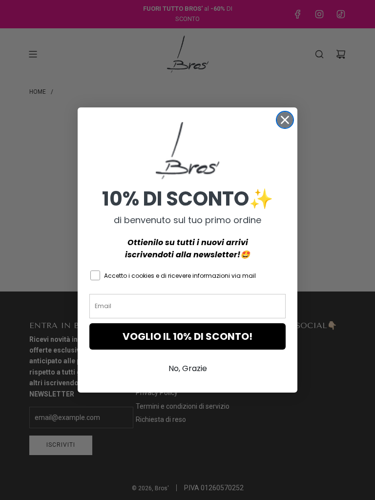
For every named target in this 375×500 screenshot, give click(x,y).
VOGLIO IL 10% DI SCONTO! (187, 336)
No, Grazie (187, 368)
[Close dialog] (284, 119)
